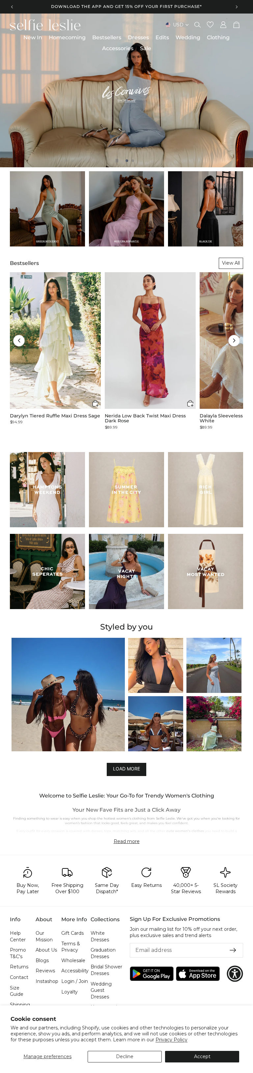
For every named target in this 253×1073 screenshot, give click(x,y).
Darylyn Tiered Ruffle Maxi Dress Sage (55, 415)
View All (231, 263)
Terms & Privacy (70, 947)
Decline (124, 1056)
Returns (19, 967)
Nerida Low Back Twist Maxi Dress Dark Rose (145, 418)
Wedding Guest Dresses (101, 990)
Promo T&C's (18, 953)
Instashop (47, 981)
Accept (202, 1056)
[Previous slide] (12, 6)
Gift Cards (72, 933)
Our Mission (44, 936)
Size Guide (16, 991)
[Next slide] (236, 6)
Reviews (45, 971)
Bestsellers (24, 263)
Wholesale (73, 960)
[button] (19, 340)
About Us (46, 950)
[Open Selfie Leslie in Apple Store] (198, 973)
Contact (19, 977)
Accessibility (75, 971)
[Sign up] (233, 950)
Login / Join (74, 981)
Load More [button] (126, 769)
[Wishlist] (210, 24)
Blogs (42, 960)
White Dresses (100, 936)
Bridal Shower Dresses (106, 970)
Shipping (20, 1005)
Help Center (18, 936)
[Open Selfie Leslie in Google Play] (152, 973)
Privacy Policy (171, 1040)
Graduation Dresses (103, 953)
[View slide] (126, 90)
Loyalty (69, 992)
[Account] (223, 24)
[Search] (197, 24)
